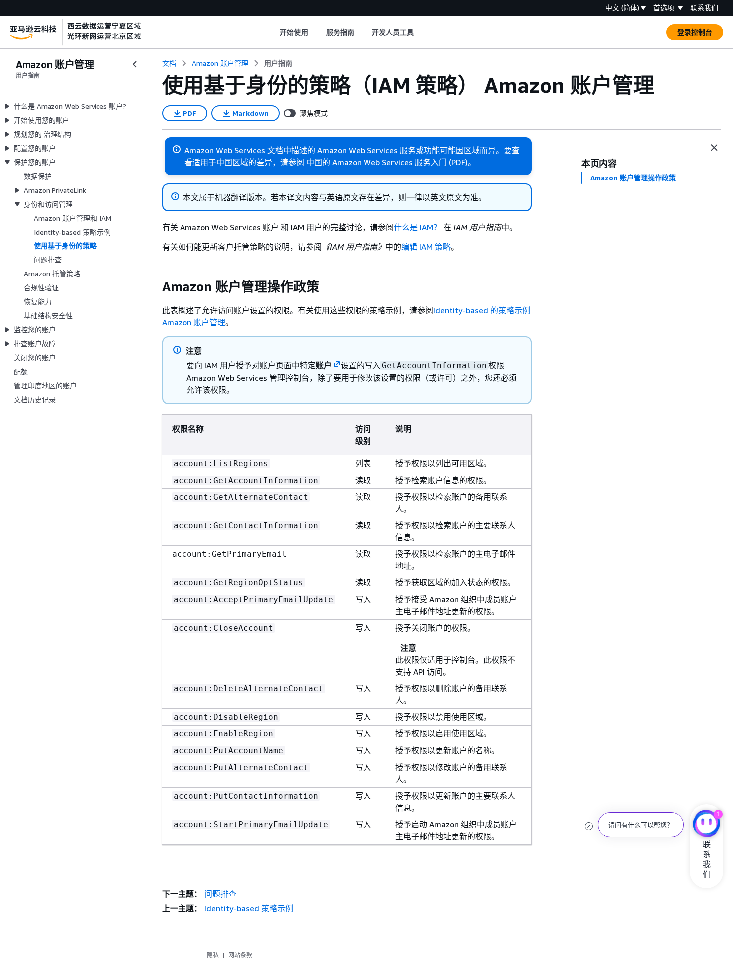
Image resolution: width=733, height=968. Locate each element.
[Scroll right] (421, 32)
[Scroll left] (272, 32)
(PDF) (458, 162)
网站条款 (240, 955)
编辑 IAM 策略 (426, 247)
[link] (278, 63)
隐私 (213, 955)
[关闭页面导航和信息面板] (714, 148)
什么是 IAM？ (417, 227)
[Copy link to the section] (154, 287)
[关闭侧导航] (135, 64)
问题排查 (220, 894)
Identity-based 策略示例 (248, 908)
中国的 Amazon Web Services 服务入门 (376, 162)
